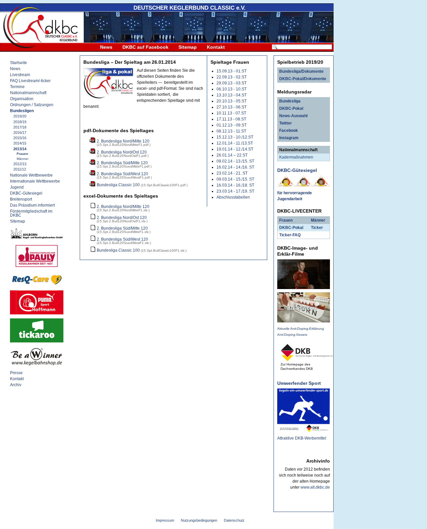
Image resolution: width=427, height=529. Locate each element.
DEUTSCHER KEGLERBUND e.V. (189, 8)
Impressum (165, 520)
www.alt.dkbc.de (315, 487)
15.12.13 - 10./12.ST (235, 137)
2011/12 (19, 169)
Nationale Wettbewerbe (31, 175)
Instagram (289, 138)
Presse (16, 372)
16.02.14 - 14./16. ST (235, 167)
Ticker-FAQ (290, 235)
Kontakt (216, 47)
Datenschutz (234, 520)
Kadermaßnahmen (296, 157)
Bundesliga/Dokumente (301, 71)
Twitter (285, 123)
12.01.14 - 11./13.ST (235, 143)
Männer (22, 159)
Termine (17, 86)
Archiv (15, 384)
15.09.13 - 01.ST (232, 71)
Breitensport (21, 199)
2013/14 (19, 149)
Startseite (18, 62)
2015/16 (19, 138)
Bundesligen (22, 110)
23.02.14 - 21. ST (232, 173)
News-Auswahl (293, 115)
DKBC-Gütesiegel (26, 193)
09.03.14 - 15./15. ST (235, 179)
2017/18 (19, 127)
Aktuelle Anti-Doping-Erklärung (300, 328)
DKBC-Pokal (291, 108)
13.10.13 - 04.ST (232, 95)
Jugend (17, 187)
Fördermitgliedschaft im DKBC (31, 213)
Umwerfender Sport (299, 383)
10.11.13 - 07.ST (231, 113)
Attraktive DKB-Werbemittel (301, 438)
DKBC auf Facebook (145, 47)
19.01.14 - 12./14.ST (235, 149)
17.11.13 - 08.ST (231, 119)
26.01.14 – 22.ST (232, 155)
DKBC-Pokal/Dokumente (302, 78)
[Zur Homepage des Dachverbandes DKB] (307, 359)
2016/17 (19, 132)
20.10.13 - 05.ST (232, 101)
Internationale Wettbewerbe (35, 181)
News (106, 47)
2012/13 (19, 164)
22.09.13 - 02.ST (232, 77)
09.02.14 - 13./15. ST (235, 161)
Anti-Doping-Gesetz (292, 334)
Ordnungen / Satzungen (31, 104)
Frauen (22, 154)
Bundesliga (290, 101)
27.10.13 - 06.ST (232, 107)
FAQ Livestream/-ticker (30, 80)
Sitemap (187, 47)
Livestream (20, 74)
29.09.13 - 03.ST (232, 83)
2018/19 (19, 122)
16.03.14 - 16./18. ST (235, 185)
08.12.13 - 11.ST (231, 131)
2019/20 (19, 116)
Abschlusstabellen (233, 197)
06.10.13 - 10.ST (232, 89)
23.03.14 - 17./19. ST (235, 191)
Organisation (21, 98)
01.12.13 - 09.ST (232, 125)
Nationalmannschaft (28, 92)
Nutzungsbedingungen (199, 520)
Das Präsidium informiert (32, 205)
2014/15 (19, 143)
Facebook (288, 130)
